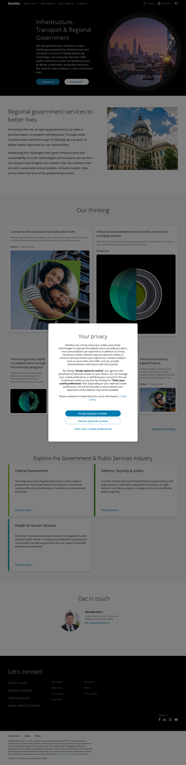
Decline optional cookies (93, 421)
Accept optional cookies (93, 413)
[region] (93, 382)
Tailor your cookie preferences (93, 429)
